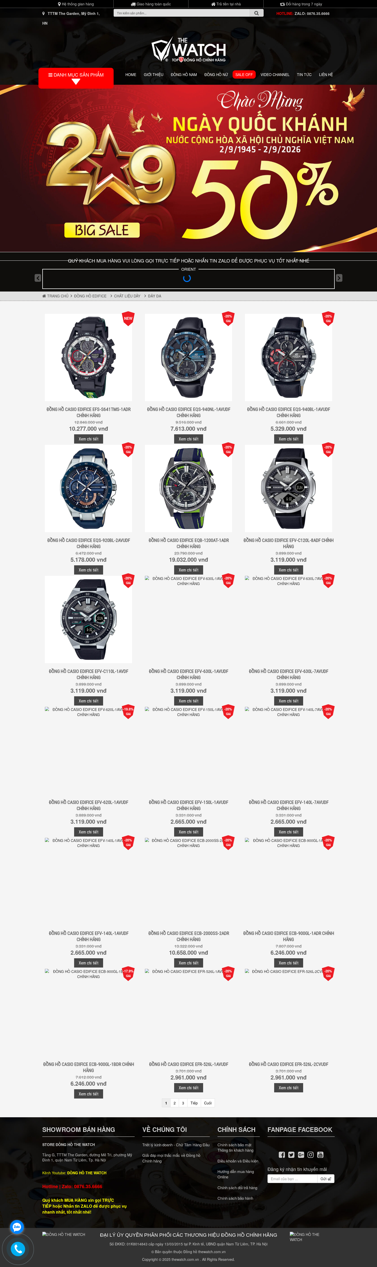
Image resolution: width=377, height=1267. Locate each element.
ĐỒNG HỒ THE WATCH (86, 1172)
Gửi (324, 1178)
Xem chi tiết (88, 439)
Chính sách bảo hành (235, 1198)
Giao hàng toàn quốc (153, 3)
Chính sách (236, 1129)
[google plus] (301, 1154)
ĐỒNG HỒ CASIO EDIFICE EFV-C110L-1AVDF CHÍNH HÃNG (88, 674)
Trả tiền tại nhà (228, 3)
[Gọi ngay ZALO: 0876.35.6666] (18, 1249)
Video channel (275, 74)
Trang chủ (57, 295)
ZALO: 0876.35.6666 (312, 13)
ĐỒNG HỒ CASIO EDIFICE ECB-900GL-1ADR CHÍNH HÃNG (288, 936)
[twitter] (291, 1154)
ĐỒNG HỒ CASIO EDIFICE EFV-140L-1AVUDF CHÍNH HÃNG (88, 936)
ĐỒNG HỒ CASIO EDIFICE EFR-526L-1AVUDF (188, 1064)
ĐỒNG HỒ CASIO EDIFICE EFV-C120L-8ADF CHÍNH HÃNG (288, 543)
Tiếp (194, 1102)
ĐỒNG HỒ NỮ (216, 74)
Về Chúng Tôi (164, 1129)
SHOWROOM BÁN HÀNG (78, 1129)
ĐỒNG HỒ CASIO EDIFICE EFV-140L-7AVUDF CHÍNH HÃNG (289, 805)
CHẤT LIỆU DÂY (128, 295)
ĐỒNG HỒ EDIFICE (91, 295)
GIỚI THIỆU (153, 74)
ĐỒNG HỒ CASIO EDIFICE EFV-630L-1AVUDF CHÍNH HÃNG (188, 674)
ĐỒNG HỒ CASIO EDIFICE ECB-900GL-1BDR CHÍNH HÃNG (88, 1067)
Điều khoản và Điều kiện (237, 1160)
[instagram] (310, 1154)
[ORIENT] (188, 279)
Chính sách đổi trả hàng (237, 1187)
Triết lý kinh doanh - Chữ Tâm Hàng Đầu (176, 1144)
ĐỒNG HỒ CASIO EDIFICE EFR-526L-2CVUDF (288, 1064)
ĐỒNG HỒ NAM (184, 74)
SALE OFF (244, 74)
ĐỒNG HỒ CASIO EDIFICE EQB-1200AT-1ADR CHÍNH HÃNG (188, 543)
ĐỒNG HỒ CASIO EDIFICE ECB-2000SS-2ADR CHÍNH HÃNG (188, 936)
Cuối (208, 1102)
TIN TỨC (304, 74)
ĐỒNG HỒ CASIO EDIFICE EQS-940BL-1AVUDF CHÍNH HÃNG (288, 412)
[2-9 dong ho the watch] (188, 168)
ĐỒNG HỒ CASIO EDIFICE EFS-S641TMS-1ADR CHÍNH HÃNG (88, 412)
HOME (130, 74)
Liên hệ (326, 74)
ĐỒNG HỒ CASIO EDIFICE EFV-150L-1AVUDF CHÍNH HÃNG (188, 805)
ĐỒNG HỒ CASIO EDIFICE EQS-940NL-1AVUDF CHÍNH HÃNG (188, 412)
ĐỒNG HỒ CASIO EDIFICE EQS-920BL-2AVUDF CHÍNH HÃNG (88, 543)
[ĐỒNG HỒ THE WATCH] (188, 48)
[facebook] (281, 1154)
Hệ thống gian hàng (77, 3)
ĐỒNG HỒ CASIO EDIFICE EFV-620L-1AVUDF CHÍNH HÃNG (88, 805)
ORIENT (188, 269)
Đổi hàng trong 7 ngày (303, 3)
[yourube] (320, 1154)
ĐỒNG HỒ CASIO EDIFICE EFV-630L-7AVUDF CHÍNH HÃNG (288, 674)
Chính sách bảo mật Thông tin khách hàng (235, 1147)
